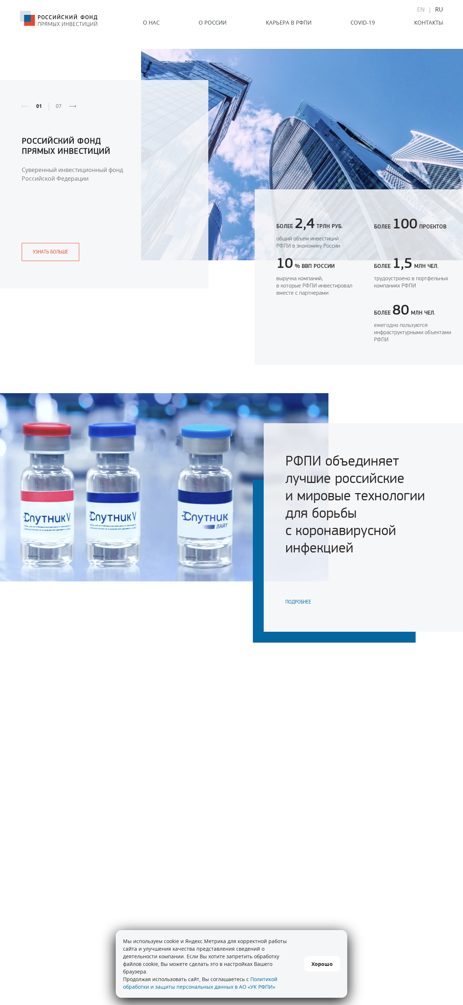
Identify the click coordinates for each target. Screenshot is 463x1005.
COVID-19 (363, 22)
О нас (151, 22)
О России (212, 22)
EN (421, 9)
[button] (72, 106)
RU (439, 9)
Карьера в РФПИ (288, 22)
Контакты (428, 22)
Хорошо (322, 963)
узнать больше (50, 252)
